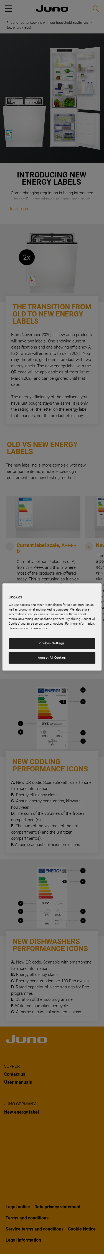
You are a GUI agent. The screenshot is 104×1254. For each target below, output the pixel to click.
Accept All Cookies (52, 657)
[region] (51, 627)
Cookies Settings (52, 643)
